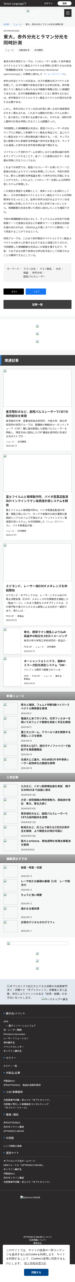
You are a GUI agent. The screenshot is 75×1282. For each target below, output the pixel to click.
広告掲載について (37, 1239)
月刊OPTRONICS (11, 1122)
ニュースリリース (54, 74)
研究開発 (38, 49)
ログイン (48, 3)
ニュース (9, 49)
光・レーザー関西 (12, 1029)
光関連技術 (24, 49)
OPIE (26, 675)
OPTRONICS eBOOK (13, 1131)
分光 (58, 268)
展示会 (58, 675)
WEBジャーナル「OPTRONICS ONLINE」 (23, 1165)
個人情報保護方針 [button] (35, 1263)
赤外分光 (37, 272)
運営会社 (37, 1242)
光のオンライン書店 (13, 1126)
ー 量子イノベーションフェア (19, 1025)
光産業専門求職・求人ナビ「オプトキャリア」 (27, 1099)
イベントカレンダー (13, 1046)
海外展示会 (9, 1042)
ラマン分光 (29, 268)
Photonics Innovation (14, 1034)
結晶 (25, 272)
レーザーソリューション (15, 1038)
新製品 (20, 615)
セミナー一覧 (10, 1065)
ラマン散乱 (46, 268)
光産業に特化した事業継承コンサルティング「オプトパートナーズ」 (26, 1105)
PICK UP (10, 615)
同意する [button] (36, 1272)
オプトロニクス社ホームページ (19, 1160)
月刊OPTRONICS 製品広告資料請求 (22, 1085)
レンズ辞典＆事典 (12, 1145)
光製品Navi (9, 1080)
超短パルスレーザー (34, 276)
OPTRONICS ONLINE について (37, 1236)
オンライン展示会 (12, 1051)
